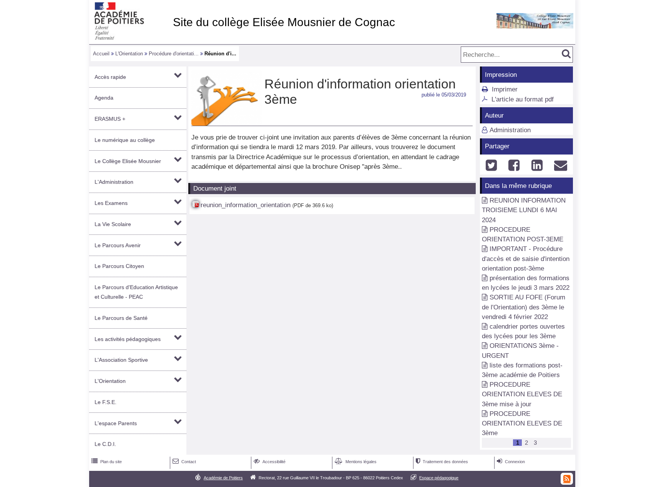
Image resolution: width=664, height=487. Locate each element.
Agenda (104, 98)
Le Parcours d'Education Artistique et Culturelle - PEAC (136, 292)
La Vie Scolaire (113, 224)
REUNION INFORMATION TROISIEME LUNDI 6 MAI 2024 (524, 210)
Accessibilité (270, 461)
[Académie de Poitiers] (129, 37)
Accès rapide (110, 77)
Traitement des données (442, 461)
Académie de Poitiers (223, 477)
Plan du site (106, 461)
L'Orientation (129, 54)
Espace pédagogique (438, 477)
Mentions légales (356, 461)
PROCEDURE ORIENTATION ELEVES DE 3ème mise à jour (522, 394)
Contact (184, 461)
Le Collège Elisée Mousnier (128, 161)
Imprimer (505, 89)
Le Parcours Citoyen (119, 266)
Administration (510, 130)
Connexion (511, 461)
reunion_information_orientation (245, 205)
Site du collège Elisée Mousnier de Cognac (284, 22)
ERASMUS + (110, 119)
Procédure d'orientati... (174, 54)
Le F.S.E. (105, 402)
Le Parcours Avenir (118, 245)
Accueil (101, 54)
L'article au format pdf (522, 99)
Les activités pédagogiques (128, 339)
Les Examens (111, 203)
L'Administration (114, 182)
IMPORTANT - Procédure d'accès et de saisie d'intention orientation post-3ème (525, 258)
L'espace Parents (116, 423)
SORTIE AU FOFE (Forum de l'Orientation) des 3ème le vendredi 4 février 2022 (523, 307)
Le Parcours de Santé (121, 318)
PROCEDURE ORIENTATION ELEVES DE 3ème (522, 423)
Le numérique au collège (125, 140)
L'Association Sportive (121, 360)
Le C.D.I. (105, 444)
